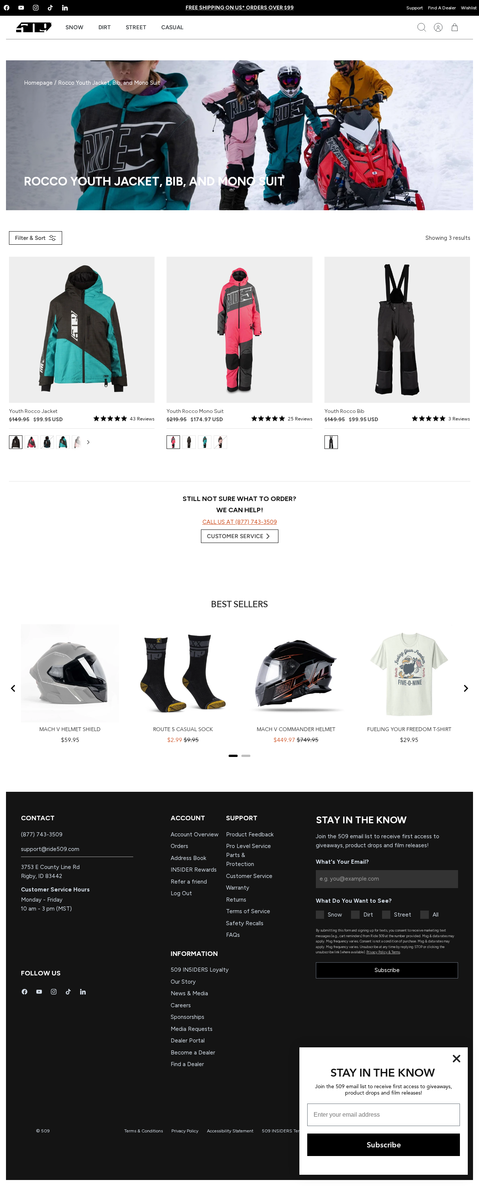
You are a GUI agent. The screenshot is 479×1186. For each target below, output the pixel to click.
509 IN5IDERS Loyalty (200, 969)
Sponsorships (187, 1017)
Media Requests (192, 1029)
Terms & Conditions (143, 1131)
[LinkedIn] (65, 8)
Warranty (237, 887)
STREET (136, 27)
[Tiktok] (50, 8)
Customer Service (249, 876)
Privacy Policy (184, 1131)
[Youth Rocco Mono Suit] (239, 330)
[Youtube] (21, 8)
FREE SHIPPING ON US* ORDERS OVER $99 (240, 7)
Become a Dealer (193, 1052)
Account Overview (195, 834)
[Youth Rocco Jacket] (82, 330)
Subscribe (387, 970)
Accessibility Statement (230, 1131)
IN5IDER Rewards (194, 869)
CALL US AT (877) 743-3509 (239, 522)
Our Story (183, 981)
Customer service (235, 536)
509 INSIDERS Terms (283, 1131)
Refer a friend (189, 881)
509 (45, 1131)
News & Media (189, 993)
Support (414, 7)
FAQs (233, 935)
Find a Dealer (187, 1064)
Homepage (39, 82)
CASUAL (172, 27)
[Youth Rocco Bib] (397, 330)
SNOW (74, 27)
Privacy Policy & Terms (383, 952)
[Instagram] (35, 8)
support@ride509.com (50, 849)
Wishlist (469, 7)
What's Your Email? (342, 861)
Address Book (188, 858)
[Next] (88, 442)
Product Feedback (250, 834)
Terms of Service (248, 911)
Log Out (181, 893)
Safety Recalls (244, 923)
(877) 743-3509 (41, 834)
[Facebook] (24, 991)
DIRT (104, 27)
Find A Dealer (442, 7)
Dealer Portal (188, 1040)
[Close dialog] (456, 1058)
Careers (181, 1005)
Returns (236, 899)
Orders (179, 846)
